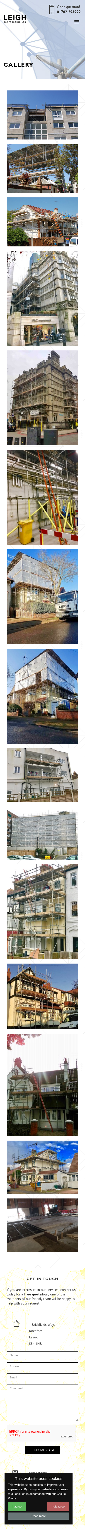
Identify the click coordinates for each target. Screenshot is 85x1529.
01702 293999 (68, 11)
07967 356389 (38, 1473)
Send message (43, 1450)
